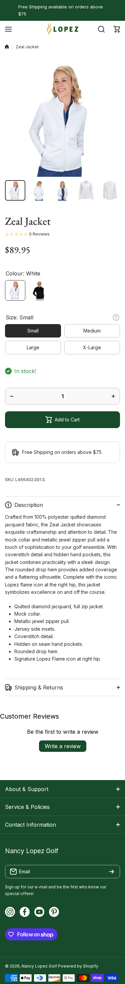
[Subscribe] (111, 871)
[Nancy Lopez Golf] (62, 29)
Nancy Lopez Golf (39, 966)
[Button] (116, 317)
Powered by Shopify (78, 966)
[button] (116, 29)
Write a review (63, 746)
